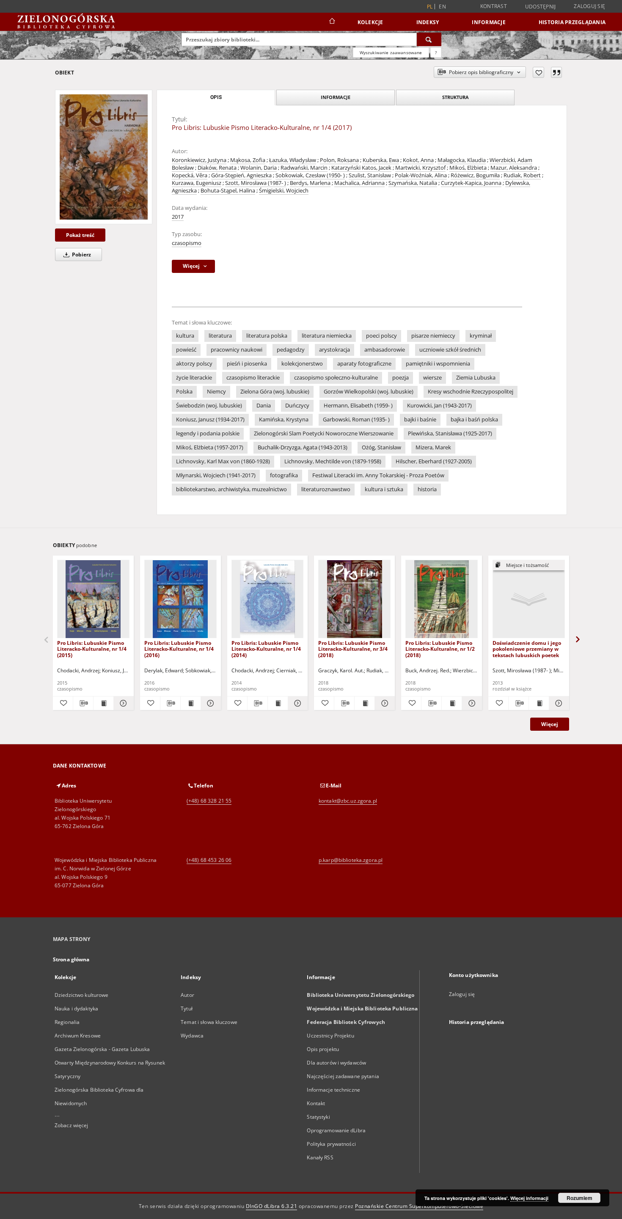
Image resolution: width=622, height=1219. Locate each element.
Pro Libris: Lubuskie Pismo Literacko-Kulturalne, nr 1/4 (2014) (266, 648)
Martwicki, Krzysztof (420, 167)
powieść (186, 349)
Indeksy (427, 22)
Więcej (549, 724)
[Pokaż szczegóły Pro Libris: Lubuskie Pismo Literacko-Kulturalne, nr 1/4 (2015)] (122, 703)
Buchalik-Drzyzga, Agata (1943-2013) (302, 447)
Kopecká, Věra (189, 175)
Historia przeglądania (572, 22)
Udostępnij (540, 6)
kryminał (481, 335)
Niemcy (216, 391)
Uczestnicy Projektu (330, 1035)
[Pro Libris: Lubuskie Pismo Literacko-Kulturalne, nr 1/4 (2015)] (93, 599)
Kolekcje (370, 22)
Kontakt (316, 1103)
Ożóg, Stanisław (381, 447)
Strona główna (71, 959)
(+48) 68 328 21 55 (209, 800)
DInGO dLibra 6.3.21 (271, 1206)
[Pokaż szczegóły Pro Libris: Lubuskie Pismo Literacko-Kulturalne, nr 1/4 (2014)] (297, 703)
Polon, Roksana (339, 160)
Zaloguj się (589, 6)
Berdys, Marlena (310, 183)
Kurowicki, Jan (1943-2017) (439, 405)
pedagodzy (291, 349)
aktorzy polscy (194, 363)
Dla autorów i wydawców (336, 1062)
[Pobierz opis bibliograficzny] (83, 703)
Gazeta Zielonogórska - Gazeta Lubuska (102, 1049)
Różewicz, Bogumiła (475, 175)
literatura (220, 335)
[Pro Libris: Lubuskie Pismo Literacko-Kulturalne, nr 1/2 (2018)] (441, 599)
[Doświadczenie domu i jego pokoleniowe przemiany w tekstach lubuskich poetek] (528, 599)
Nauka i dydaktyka (76, 1008)
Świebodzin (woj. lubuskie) (209, 405)
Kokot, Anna (418, 160)
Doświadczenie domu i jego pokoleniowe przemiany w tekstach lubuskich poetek (527, 648)
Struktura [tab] (455, 97)
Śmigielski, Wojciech (283, 190)
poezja (400, 377)
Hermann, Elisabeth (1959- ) (358, 405)
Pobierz (81, 254)
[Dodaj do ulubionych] (538, 72)
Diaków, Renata (217, 167)
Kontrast (493, 6)
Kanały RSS (320, 1157)
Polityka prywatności (331, 1143)
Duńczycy (297, 405)
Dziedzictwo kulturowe (82, 995)
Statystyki (318, 1116)
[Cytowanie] (556, 72)
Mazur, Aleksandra (513, 167)
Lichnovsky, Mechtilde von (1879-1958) (332, 461)
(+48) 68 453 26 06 (209, 860)
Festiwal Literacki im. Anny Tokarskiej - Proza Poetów (378, 475)
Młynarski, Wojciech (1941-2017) (216, 475)
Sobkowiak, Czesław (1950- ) (310, 175)
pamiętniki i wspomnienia (438, 363)
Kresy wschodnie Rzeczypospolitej (470, 391)
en (442, 6)
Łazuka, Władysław (292, 160)
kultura (185, 335)
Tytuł (187, 1008)
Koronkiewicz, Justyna (199, 160)
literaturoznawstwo (325, 489)
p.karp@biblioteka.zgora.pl (351, 860)
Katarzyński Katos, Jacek (361, 167)
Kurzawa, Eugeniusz (196, 183)
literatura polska (266, 335)
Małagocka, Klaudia (462, 160)
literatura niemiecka (327, 335)
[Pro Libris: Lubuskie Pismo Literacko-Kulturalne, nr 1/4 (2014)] (267, 599)
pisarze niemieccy (433, 335)
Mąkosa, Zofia (247, 160)
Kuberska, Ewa (381, 160)
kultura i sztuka (384, 489)
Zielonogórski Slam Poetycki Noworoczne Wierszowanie (324, 433)
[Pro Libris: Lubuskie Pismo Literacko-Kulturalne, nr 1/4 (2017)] (104, 157)
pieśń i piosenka (247, 363)
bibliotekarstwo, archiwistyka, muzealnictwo (231, 489)
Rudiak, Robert (522, 175)
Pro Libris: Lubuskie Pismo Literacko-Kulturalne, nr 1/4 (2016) (179, 648)
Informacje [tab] (335, 97)
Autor (187, 995)
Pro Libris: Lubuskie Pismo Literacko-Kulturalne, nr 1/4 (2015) (92, 648)
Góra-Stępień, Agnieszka (241, 175)
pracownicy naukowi (236, 349)
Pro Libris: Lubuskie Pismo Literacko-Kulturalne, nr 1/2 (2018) (440, 648)
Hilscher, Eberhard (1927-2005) (434, 461)
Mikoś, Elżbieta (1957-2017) (209, 447)
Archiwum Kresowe (78, 1035)
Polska (184, 391)
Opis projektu (323, 1049)
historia (427, 489)
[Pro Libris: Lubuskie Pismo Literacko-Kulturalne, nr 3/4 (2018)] (354, 599)
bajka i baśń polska (474, 419)
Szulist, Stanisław (370, 175)
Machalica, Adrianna (359, 183)
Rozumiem (579, 1198)
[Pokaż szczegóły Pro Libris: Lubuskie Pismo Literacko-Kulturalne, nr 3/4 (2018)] (384, 703)
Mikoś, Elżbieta (468, 167)
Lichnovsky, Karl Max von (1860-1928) (223, 461)
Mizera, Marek (433, 447)
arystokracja (334, 349)
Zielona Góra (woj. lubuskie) (274, 391)
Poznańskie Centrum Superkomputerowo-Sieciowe (419, 1206)
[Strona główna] (331, 22)
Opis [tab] (216, 97)
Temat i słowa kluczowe (209, 1022)
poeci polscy (381, 335)
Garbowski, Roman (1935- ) (356, 419)
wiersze (432, 377)
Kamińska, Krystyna (283, 419)
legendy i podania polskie (207, 433)
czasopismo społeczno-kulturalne (336, 377)
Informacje (489, 22)
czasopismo (186, 243)
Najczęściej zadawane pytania (343, 1076)
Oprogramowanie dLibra (336, 1130)
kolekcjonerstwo (302, 363)
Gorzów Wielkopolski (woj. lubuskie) (368, 391)
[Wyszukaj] (429, 39)
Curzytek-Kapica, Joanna (471, 183)
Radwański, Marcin (304, 167)
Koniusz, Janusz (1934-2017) (210, 419)
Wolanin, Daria (258, 167)
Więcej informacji (529, 1198)
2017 (178, 216)
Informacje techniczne (333, 1089)
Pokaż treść (80, 235)
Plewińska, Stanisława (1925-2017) (450, 433)
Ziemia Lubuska (475, 377)
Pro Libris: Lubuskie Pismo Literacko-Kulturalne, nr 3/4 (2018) (353, 648)
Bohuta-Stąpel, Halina (228, 190)
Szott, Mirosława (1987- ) (255, 183)
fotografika (284, 475)
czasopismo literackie (253, 377)
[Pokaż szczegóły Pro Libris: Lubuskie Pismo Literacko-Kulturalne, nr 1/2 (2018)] (471, 703)
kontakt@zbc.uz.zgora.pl (348, 800)
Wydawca (192, 1035)
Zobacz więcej (71, 1125)
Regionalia (67, 1022)
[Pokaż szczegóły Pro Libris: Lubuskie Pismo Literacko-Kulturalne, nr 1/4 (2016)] (210, 703)
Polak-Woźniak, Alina (421, 175)
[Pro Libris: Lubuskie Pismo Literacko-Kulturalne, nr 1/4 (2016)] (180, 599)
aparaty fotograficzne (364, 363)
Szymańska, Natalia (412, 183)
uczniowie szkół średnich (450, 349)
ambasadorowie (384, 349)
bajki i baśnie (420, 419)
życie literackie (194, 377)
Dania (263, 405)
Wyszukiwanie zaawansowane (391, 52)
